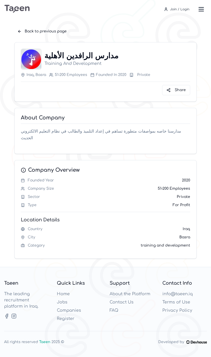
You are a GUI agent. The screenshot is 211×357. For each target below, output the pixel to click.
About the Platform (130, 294)
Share (180, 90)
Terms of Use (176, 302)
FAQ (114, 310)
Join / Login (179, 9)
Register (65, 318)
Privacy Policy (177, 310)
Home (63, 294)
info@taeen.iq (177, 294)
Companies (69, 310)
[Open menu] (201, 9)
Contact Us (122, 302)
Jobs (62, 302)
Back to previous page (46, 31)
